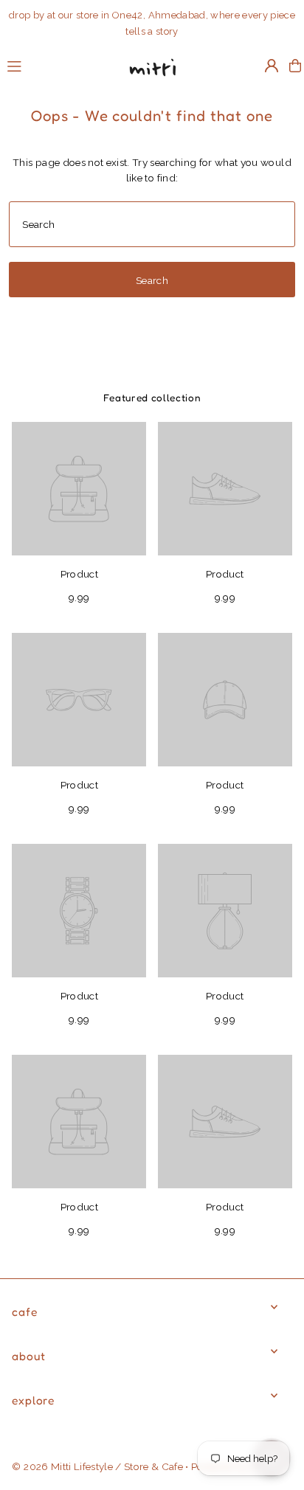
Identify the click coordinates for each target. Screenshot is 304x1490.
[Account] (271, 65)
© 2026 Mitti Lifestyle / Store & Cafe (97, 1466)
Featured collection (152, 397)
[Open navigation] (57, 65)
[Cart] (295, 65)
